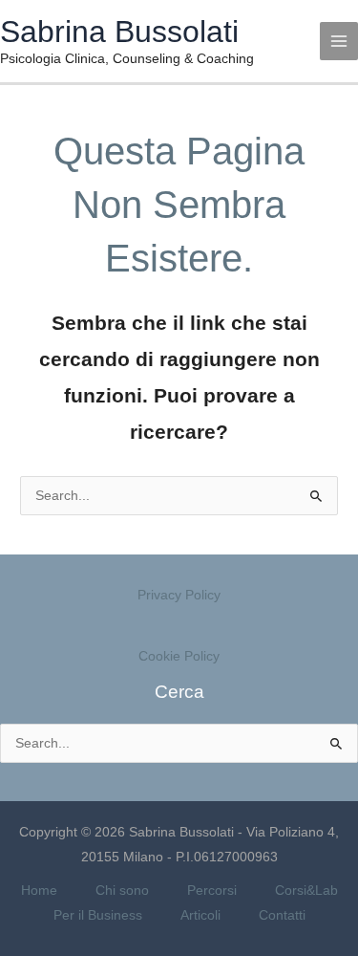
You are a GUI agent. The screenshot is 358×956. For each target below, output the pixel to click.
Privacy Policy (179, 595)
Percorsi (212, 890)
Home (39, 890)
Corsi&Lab (306, 890)
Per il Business (97, 915)
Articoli (200, 915)
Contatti (282, 915)
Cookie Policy (179, 656)
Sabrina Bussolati (119, 31)
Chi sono (122, 890)
